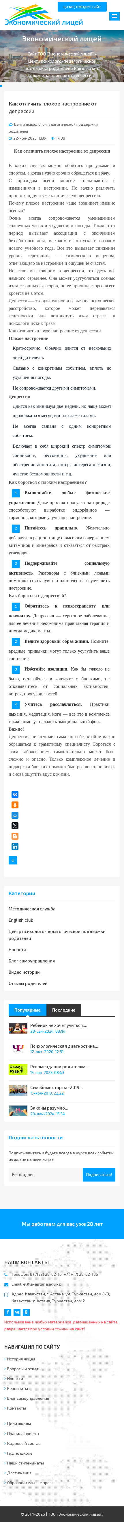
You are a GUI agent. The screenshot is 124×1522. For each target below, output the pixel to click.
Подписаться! (99, 1174)
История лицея (21, 1358)
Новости (17, 949)
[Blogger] (15, 836)
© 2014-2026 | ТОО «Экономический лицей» (62, 1514)
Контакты (16, 1408)
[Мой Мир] (15, 815)
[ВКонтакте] (15, 794)
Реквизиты (17, 1388)
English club (21, 920)
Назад (13, 860)
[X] (15, 826)
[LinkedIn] (15, 846)
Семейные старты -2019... (56, 1087)
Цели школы (19, 1423)
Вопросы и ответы (24, 1368)
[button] (114, 16)
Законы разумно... (49, 1107)
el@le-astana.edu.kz (42, 1284)
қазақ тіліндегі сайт (82, 6)
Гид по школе (20, 1453)
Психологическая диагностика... (64, 1046)
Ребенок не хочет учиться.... (58, 1025)
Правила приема (23, 1433)
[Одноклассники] (15, 805)
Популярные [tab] (27, 1009)
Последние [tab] (64, 1009)
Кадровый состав (24, 1443)
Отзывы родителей (28, 983)
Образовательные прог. (29, 1482)
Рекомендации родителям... (59, 1066)
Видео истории (24, 972)
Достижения (19, 1472)
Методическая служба (32, 908)
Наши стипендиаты (25, 1462)
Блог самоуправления (32, 960)
